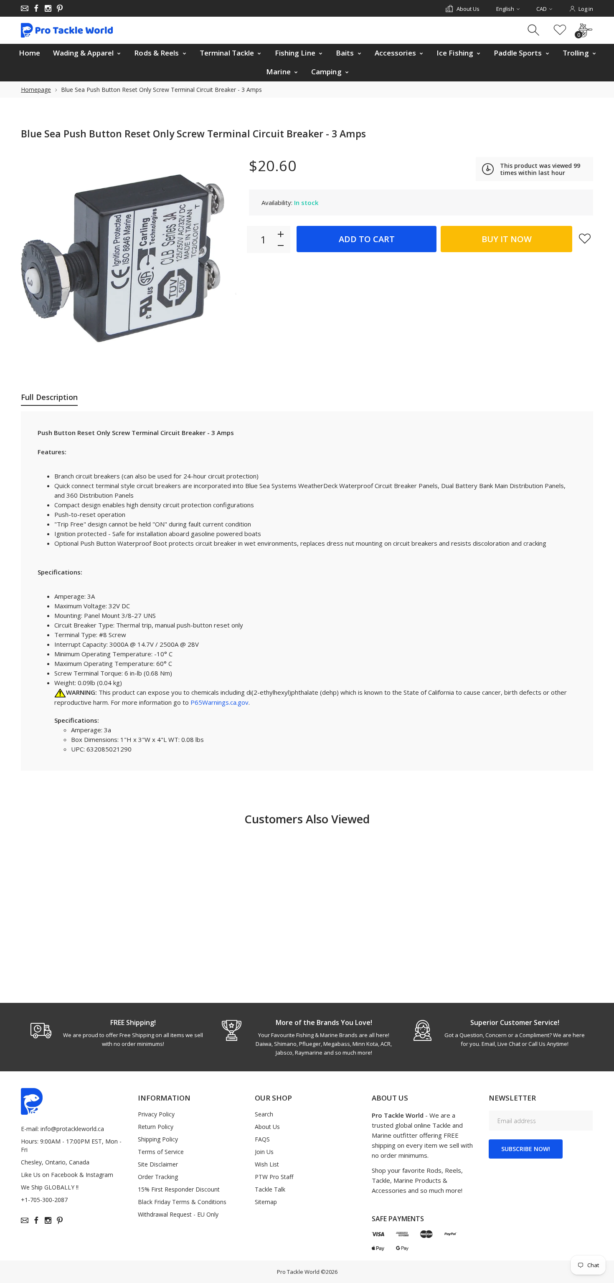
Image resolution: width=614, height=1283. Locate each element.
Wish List (267, 1164)
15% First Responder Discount (179, 1189)
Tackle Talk (270, 1189)
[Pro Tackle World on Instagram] (48, 8)
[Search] (534, 30)
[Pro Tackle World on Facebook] (36, 8)
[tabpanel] (116, 1033)
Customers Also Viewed (307, 819)
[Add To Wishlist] (584, 238)
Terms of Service (161, 1152)
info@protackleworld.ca (72, 1129)
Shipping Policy (158, 1139)
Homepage (36, 90)
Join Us (264, 1152)
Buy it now (507, 239)
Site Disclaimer (158, 1164)
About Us (267, 1127)
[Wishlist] (560, 30)
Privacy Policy (156, 1114)
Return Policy (155, 1127)
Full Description (49, 397)
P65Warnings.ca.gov (219, 702)
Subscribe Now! (525, 1149)
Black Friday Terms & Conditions (182, 1202)
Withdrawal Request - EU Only (178, 1214)
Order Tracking (158, 1177)
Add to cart (367, 239)
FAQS (262, 1139)
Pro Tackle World (298, 1271)
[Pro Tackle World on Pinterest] (60, 8)
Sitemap (266, 1202)
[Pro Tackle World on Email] (24, 8)
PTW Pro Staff (274, 1177)
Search (264, 1114)
